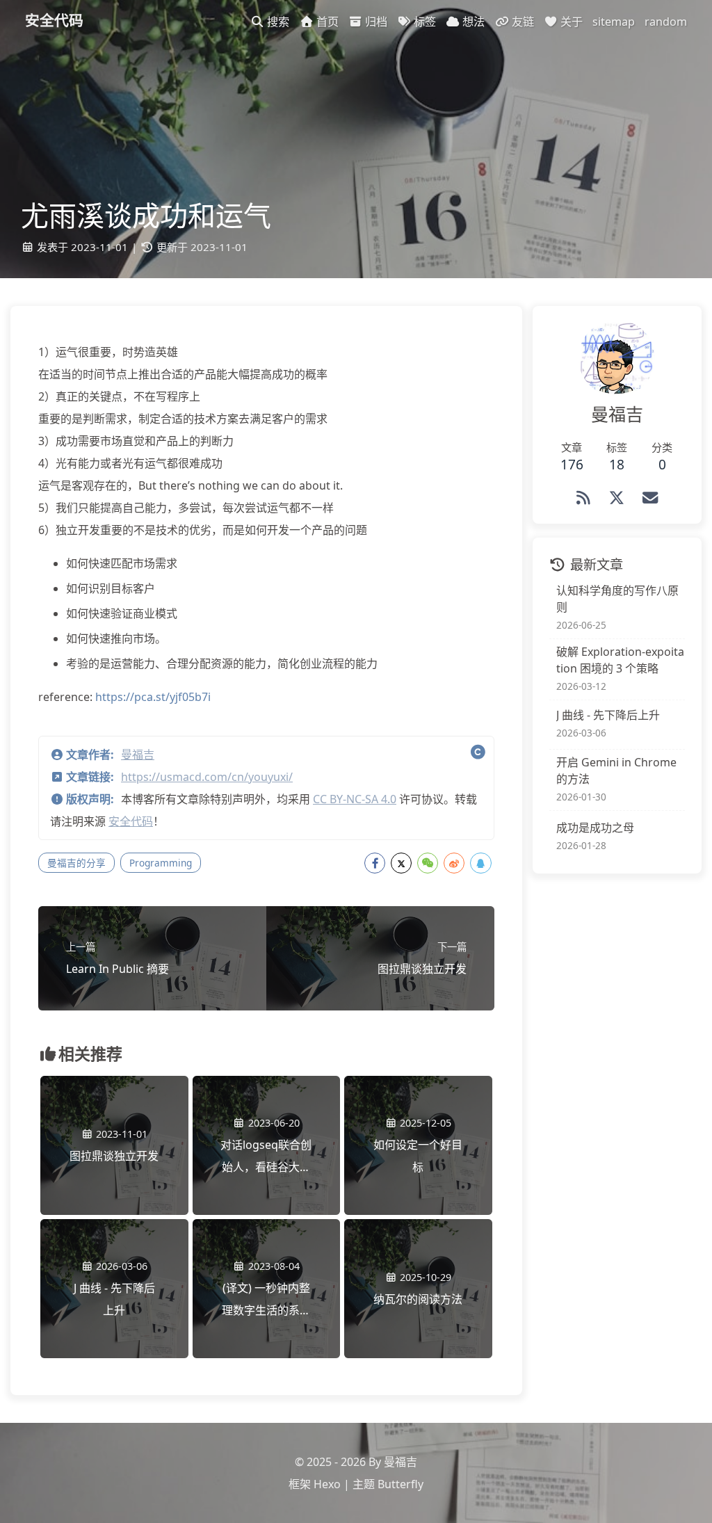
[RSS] (583, 497)
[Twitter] (616, 497)
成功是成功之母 (595, 827)
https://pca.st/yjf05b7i (153, 696)
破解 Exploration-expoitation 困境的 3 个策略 (620, 660)
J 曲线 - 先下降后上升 (608, 715)
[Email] (650, 497)
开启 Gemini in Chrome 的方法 (616, 771)
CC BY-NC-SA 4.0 (354, 799)
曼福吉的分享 (76, 862)
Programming (160, 862)
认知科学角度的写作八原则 (617, 599)
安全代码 (130, 821)
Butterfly (400, 1484)
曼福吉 (137, 754)
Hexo (327, 1484)
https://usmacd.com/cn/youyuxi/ (207, 776)
